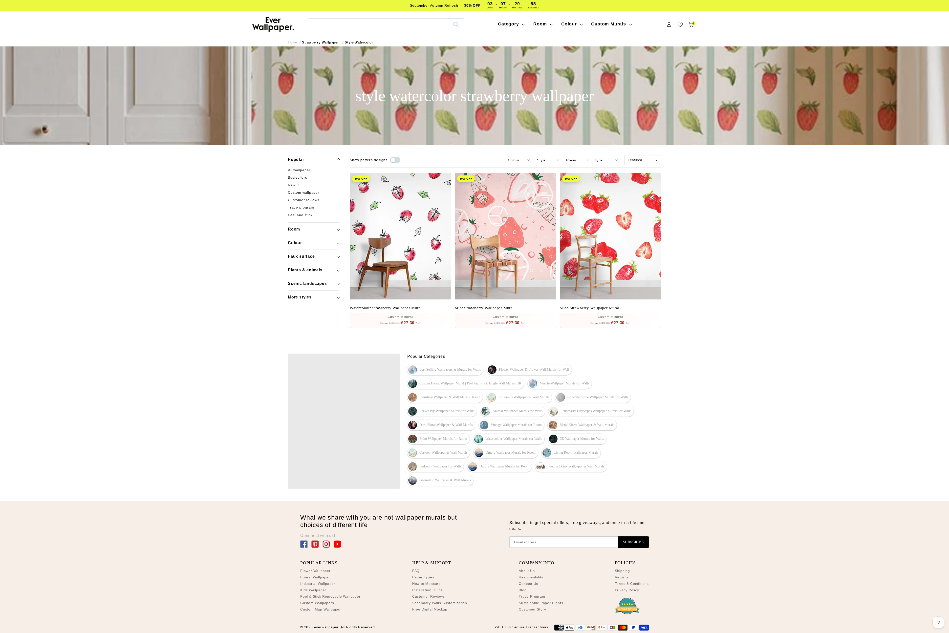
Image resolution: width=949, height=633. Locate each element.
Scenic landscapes (307, 283)
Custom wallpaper (303, 192)
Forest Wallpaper (315, 577)
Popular (296, 159)
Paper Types (423, 577)
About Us (527, 571)
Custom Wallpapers (317, 603)
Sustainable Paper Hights (541, 603)
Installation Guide (427, 590)
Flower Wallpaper (315, 571)
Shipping (622, 571)
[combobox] (386, 24)
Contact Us (528, 584)
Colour (295, 243)
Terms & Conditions (632, 584)
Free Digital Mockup (429, 609)
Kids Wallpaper (313, 590)
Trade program (301, 207)
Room (294, 229)
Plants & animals (305, 270)
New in (294, 185)
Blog (522, 590)
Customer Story (532, 609)
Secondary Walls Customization (439, 603)
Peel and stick (300, 215)
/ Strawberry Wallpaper (319, 42)
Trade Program (532, 596)
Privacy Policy (627, 590)
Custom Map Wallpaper (320, 609)
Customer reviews (303, 200)
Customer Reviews (428, 596)
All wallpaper (299, 170)
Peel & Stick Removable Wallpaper (330, 596)
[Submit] (456, 24)
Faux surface (301, 256)
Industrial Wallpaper (317, 584)
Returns (622, 577)
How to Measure (426, 584)
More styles (300, 297)
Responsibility (531, 577)
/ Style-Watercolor (358, 42)
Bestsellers (297, 177)
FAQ (416, 571)
